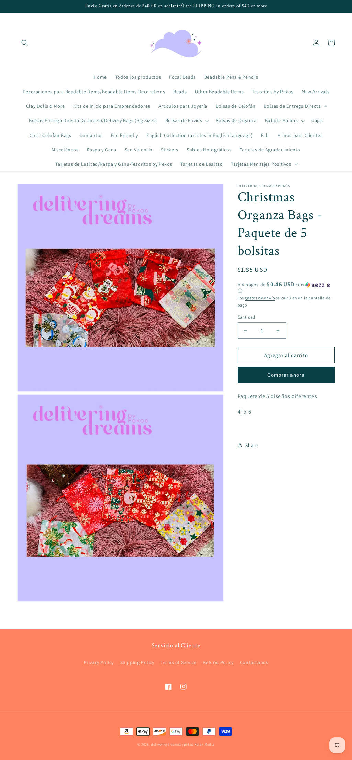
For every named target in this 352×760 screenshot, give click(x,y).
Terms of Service (179, 662)
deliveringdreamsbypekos (172, 744)
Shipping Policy (137, 662)
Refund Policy (218, 662)
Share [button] (251, 445)
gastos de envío (260, 297)
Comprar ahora (286, 375)
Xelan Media (204, 744)
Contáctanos (254, 662)
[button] (24, 43)
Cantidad (246, 317)
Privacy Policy (99, 662)
